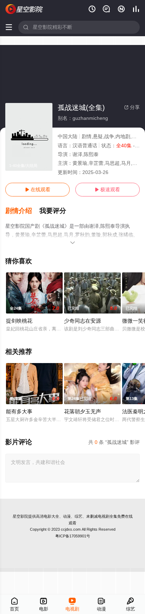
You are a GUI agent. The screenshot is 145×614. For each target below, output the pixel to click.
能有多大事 (19, 411)
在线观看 (37, 189)
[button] (22, 210)
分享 (132, 107)
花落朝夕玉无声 (82, 411)
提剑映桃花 (19, 321)
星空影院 (20, 516)
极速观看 (107, 189)
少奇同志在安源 (82, 321)
